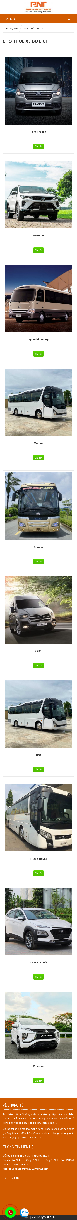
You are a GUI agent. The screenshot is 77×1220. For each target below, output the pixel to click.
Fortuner (38, 235)
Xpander (38, 1066)
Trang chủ (13, 28)
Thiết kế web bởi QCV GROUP (38, 1217)
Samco (38, 547)
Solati (38, 651)
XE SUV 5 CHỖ (38, 962)
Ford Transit (38, 131)
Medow (38, 443)
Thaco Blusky (38, 858)
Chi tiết (38, 146)
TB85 (38, 754)
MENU (10, 19)
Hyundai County (38, 339)
